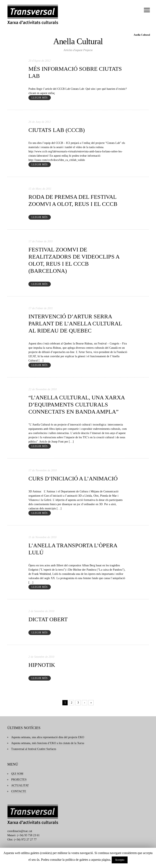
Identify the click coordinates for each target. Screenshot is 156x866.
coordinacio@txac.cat (19, 831)
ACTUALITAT (20, 785)
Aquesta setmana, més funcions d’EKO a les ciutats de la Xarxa (47, 743)
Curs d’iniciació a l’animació (73, 478)
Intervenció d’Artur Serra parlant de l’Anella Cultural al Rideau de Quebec (75, 323)
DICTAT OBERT (48, 619)
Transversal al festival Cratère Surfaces (33, 749)
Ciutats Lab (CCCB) (56, 130)
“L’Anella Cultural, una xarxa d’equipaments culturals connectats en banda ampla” (76, 404)
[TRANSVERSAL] (32, 14)
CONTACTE (18, 791)
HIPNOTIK (41, 665)
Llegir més (39, 97)
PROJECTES (19, 779)
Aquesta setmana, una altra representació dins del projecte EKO (47, 737)
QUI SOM (17, 773)
